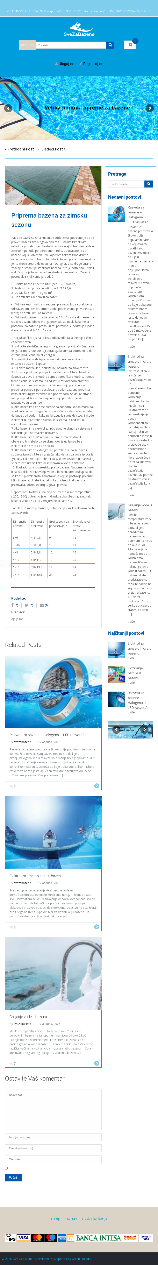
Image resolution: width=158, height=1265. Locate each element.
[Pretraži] (148, 184)
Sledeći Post (53, 149)
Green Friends (81, 1259)
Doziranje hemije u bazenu (135, 673)
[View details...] (116, 213)
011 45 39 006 (40, 11)
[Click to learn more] (53, 691)
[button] (24, 45)
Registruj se (93, 64)
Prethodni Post (20, 149)
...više (131, 346)
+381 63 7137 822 (69, 11)
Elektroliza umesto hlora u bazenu (139, 361)
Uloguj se (66, 64)
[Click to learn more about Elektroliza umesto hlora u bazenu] (116, 650)
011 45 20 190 (19, 11)
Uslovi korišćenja (96, 1219)
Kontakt (72, 1219)
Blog (56, 1219)
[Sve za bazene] (79, 28)
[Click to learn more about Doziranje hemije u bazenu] (116, 674)
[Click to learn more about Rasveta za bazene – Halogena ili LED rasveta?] (116, 699)
